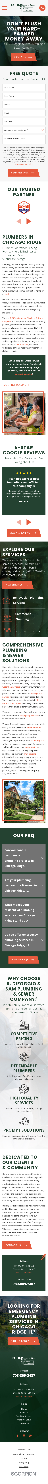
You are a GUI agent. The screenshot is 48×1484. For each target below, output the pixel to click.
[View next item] (29, 221)
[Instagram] (24, 1436)
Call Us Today (20, 1341)
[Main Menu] (4, 8)
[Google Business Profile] (30, 1436)
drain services (31, 747)
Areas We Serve (24, 1419)
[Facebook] (17, 1436)
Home (24, 1408)
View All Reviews (20, 532)
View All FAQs (19, 959)
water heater (22, 344)
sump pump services (29, 715)
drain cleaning (30, 753)
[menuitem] (23, 1458)
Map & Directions (24, 1272)
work (7, 294)
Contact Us (13, 1245)
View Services (14, 584)
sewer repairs (37, 740)
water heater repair (11, 686)
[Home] (23, 8)
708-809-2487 (24, 1284)
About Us (20, 57)
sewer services (33, 727)
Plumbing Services (24, 1416)
